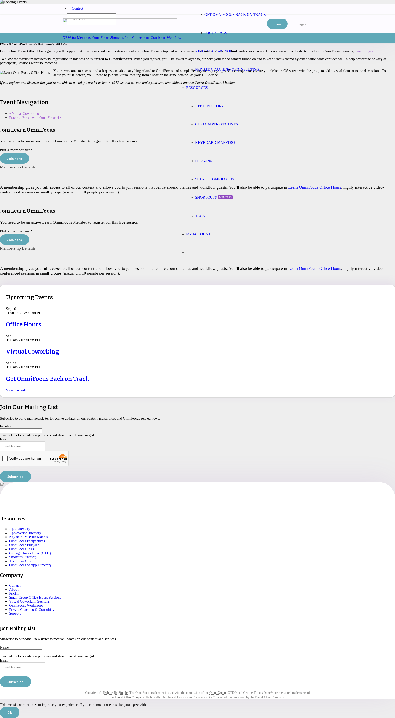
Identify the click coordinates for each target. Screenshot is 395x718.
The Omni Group (21, 561)
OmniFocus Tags (21, 549)
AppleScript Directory (25, 533)
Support (15, 613)
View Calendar (17, 390)
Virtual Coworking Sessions (29, 601)
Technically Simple (115, 692)
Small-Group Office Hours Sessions (35, 597)
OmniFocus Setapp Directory (30, 565)
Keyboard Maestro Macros (28, 537)
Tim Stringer (364, 51)
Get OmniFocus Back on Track (47, 378)
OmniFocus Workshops (26, 605)
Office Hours (23, 324)
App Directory (19, 529)
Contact (77, 8)
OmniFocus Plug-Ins (24, 545)
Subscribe (15, 476)
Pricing (14, 593)
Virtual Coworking (24, 113)
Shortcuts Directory (23, 557)
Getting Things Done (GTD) (30, 553)
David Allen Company (129, 697)
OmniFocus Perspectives (27, 541)
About (13, 589)
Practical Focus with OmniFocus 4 (35, 118)
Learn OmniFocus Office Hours (314, 187)
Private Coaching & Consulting (31, 609)
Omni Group (217, 692)
